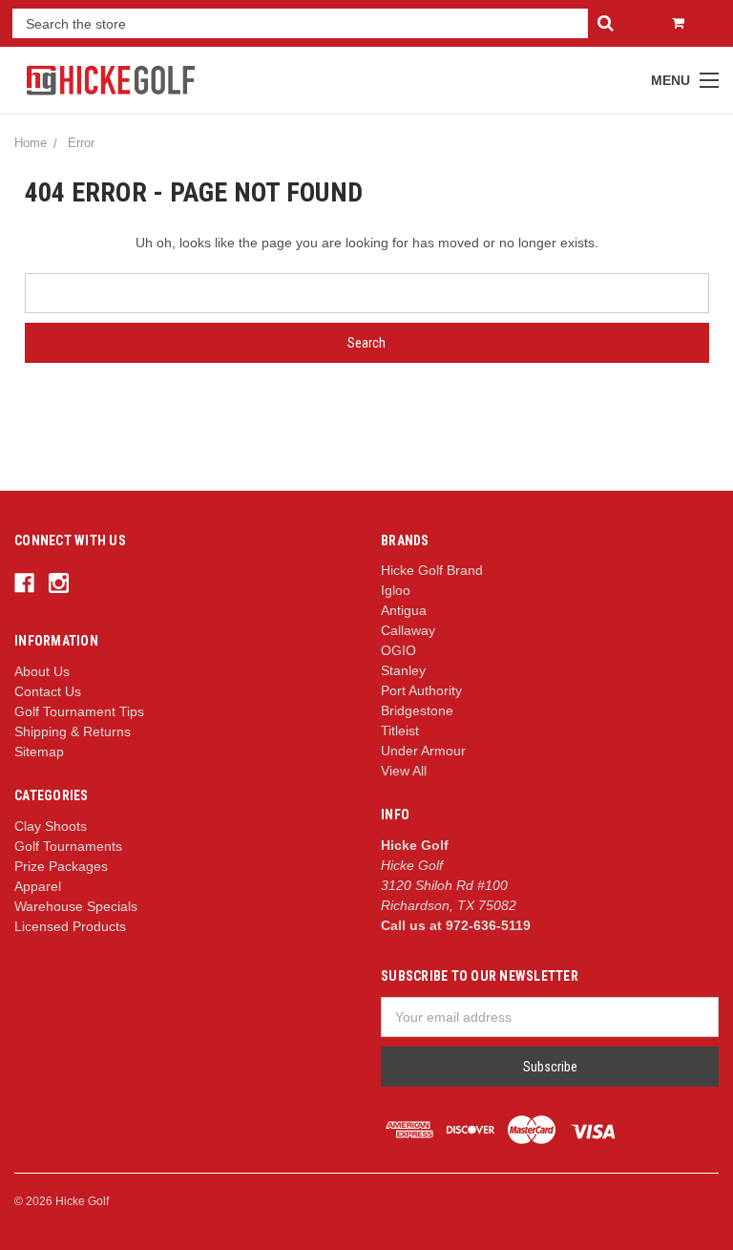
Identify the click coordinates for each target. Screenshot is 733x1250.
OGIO (398, 650)
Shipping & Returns (72, 731)
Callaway (408, 630)
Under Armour (423, 750)
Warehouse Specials (75, 906)
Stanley (403, 670)
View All (404, 770)
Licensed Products (70, 926)
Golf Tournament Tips (79, 711)
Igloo (395, 590)
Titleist (400, 730)
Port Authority (421, 690)
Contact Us (47, 691)
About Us (42, 671)
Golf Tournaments (68, 846)
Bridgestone (417, 710)
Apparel (37, 886)
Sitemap (39, 751)
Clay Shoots (50, 826)
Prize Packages (61, 866)
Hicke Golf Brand (432, 570)
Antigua (404, 610)
